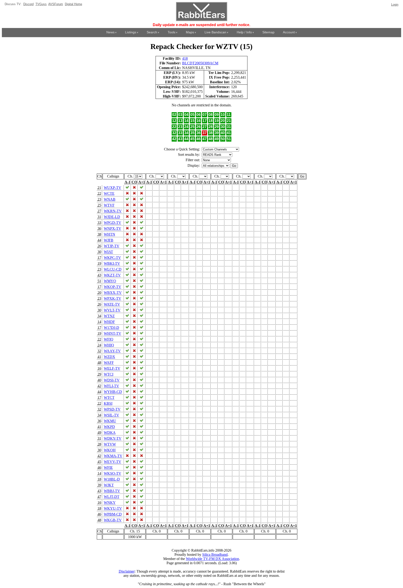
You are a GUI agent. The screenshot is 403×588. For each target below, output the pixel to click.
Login (394, 4)
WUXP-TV (112, 188)
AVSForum (55, 4)
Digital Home (73, 4)
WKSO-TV (112, 473)
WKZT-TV (112, 275)
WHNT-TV (112, 333)
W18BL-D (112, 479)
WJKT (109, 485)
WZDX (109, 357)
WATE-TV (112, 304)
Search (152, 32)
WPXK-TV (112, 298)
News (110, 32)
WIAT (108, 252)
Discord (28, 4)
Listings (130, 32)
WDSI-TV (112, 380)
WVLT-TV (112, 310)
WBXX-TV (113, 293)
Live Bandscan (215, 32)
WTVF (109, 205)
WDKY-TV (113, 438)
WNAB (109, 199)
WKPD (109, 427)
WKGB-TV (113, 520)
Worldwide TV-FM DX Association (212, 559)
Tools (171, 32)
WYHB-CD (113, 392)
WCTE (109, 193)
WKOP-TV (112, 287)
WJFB (108, 240)
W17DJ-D (111, 328)
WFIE (108, 468)
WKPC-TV (112, 258)
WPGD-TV (112, 223)
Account (289, 32)
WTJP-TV (111, 246)
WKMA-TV (113, 456)
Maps (190, 32)
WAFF (109, 363)
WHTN (109, 234)
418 (185, 58)
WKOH (110, 450)
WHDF (109, 322)
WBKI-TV (112, 263)
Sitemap (268, 32)
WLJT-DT (111, 497)
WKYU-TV (113, 508)
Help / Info (244, 32)
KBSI (108, 403)
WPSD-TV (112, 409)
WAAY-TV (112, 351)
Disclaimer (127, 571)
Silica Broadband (215, 555)
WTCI (108, 374)
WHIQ (109, 345)
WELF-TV (112, 368)
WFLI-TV (111, 386)
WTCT (109, 398)
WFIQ (108, 339)
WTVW (110, 444)
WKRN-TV (113, 211)
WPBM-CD (113, 514)
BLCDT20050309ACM (200, 63)
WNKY (110, 502)
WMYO (110, 281)
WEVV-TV (112, 462)
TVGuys (41, 4)
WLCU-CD (113, 269)
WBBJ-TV (112, 491)
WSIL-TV (111, 415)
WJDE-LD (112, 217)
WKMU (110, 421)
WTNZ (109, 316)
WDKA (110, 433)
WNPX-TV (112, 228)
